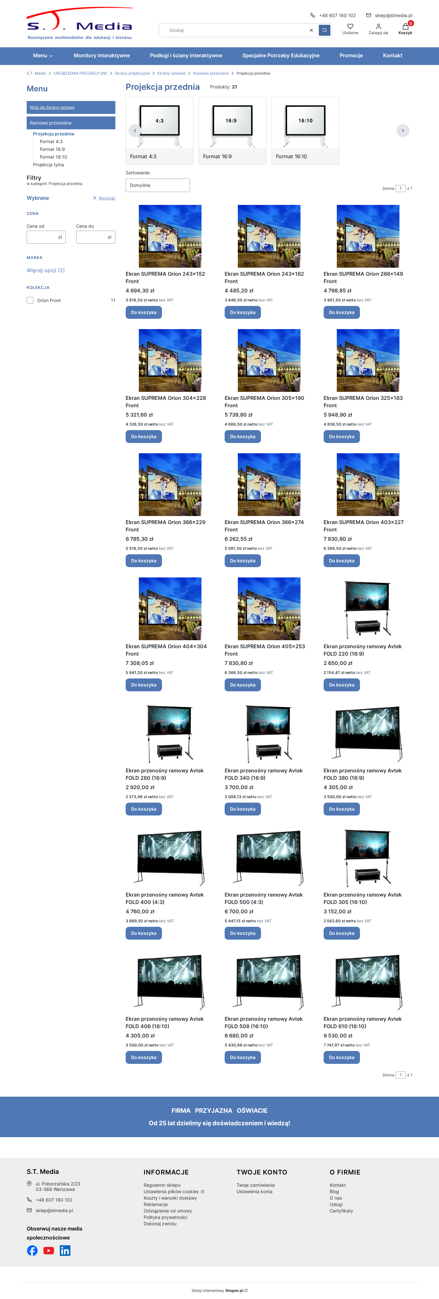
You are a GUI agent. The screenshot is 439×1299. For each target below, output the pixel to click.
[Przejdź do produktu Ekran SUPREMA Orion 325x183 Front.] (368, 360)
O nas (336, 1198)
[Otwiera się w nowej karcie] (48, 1250)
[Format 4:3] (159, 123)
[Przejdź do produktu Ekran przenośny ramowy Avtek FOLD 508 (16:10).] (269, 981)
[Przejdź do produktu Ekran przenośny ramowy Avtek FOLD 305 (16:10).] (368, 857)
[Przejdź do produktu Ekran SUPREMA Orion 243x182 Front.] (269, 236)
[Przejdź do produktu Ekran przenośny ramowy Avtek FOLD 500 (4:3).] (269, 857)
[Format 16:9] (232, 123)
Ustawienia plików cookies (172, 1191)
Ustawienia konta (255, 1191)
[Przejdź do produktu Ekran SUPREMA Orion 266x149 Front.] (368, 236)
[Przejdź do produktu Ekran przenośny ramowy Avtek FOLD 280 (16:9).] (170, 733)
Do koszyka (144, 312)
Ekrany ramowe (171, 73)
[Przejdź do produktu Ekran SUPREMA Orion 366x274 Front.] (269, 484)
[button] (324, 30)
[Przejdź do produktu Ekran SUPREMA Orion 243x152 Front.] (170, 236)
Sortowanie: (138, 172)
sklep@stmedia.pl (393, 15)
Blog (334, 1191)
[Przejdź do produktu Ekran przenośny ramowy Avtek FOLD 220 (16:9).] (368, 608)
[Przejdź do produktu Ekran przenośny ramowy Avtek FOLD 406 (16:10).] (170, 981)
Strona (388, 188)
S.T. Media (36, 73)
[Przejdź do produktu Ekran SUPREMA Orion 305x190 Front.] (269, 360)
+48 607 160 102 (337, 15)
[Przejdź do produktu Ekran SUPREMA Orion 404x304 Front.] (170, 608)
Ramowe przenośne (211, 73)
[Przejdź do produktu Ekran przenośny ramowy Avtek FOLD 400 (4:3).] (170, 857)
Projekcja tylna (48, 164)
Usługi (336, 1204)
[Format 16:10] (305, 123)
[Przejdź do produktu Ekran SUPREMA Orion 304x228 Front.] (170, 360)
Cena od (35, 226)
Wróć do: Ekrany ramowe (52, 107)
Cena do (85, 226)
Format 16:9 (52, 149)
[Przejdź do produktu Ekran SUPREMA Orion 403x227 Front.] (368, 484)
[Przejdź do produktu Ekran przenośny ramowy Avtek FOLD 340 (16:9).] (269, 733)
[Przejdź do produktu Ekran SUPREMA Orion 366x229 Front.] (170, 484)
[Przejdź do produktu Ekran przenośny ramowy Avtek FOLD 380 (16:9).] (368, 733)
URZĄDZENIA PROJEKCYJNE (80, 73)
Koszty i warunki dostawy (170, 1198)
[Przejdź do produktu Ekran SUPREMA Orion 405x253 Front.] (269, 608)
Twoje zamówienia (256, 1185)
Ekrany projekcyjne (132, 73)
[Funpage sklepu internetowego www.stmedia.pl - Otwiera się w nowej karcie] (32, 1250)
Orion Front (49, 300)
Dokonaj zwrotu (160, 1223)
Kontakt (338, 1185)
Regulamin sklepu (162, 1185)
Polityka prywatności (165, 1217)
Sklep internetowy (217, 1290)
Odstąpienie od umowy (168, 1210)
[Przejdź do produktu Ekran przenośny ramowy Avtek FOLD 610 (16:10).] (368, 981)
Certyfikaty (341, 1210)
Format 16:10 (53, 157)
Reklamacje (156, 1204)
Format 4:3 (51, 141)
